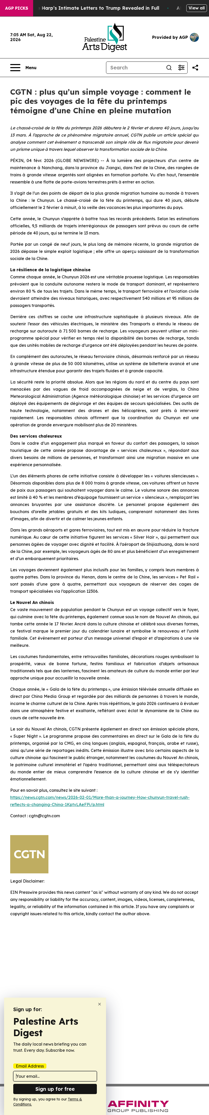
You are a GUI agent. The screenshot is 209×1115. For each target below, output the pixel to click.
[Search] (169, 67)
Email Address (30, 1066)
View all (197, 7)
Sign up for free (55, 1089)
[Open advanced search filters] (181, 67)
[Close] (99, 1004)
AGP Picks (16, 8)
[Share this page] (195, 68)
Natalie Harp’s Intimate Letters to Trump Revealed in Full (91, 8)
